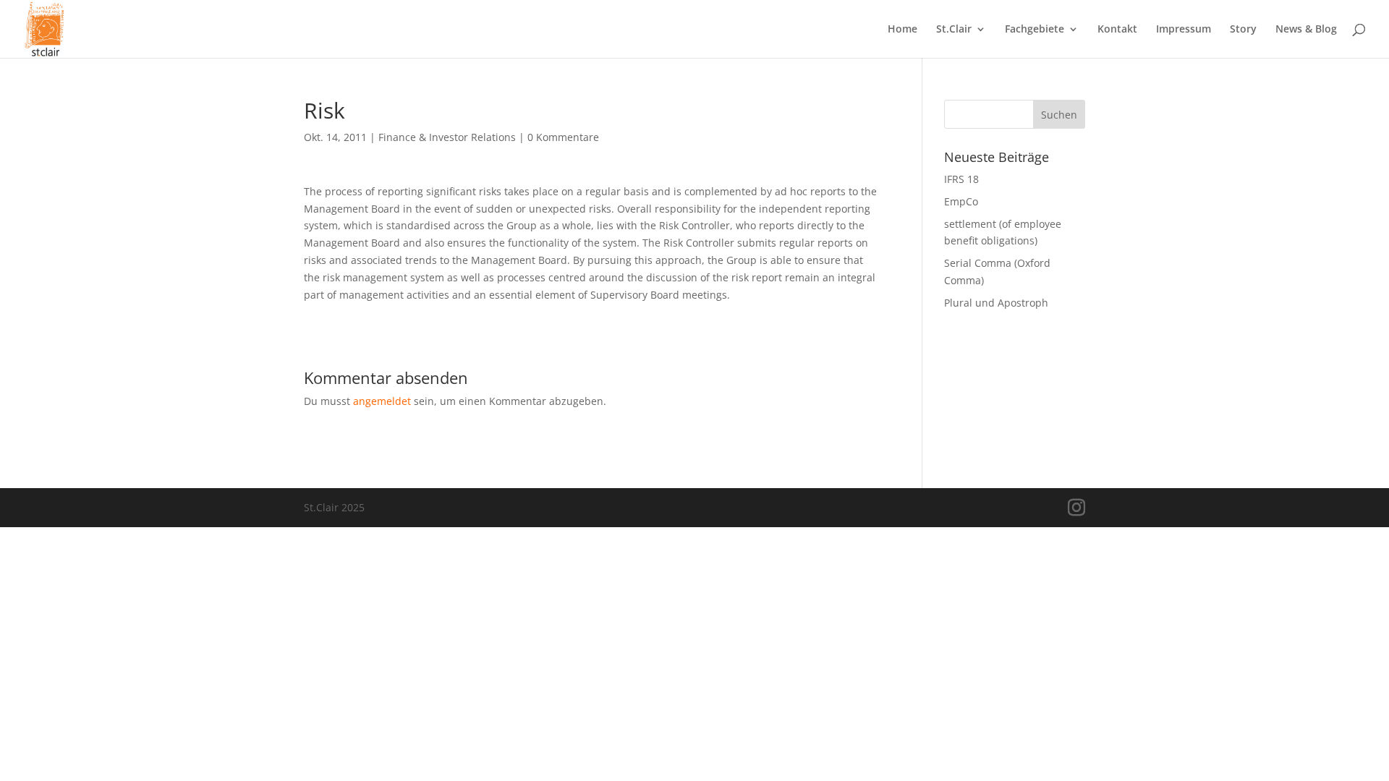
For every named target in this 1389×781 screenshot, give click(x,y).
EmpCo (961, 201)
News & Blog (1306, 29)
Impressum (1183, 29)
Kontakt (1117, 29)
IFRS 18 (961, 179)
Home (902, 29)
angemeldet (382, 401)
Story (1243, 29)
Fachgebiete (1034, 29)
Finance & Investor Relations (447, 137)
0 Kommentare (563, 137)
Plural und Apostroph (996, 303)
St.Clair (954, 29)
